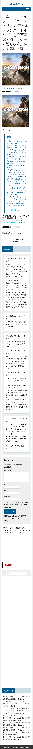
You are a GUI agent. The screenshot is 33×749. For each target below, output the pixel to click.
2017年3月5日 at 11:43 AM (16, 418)
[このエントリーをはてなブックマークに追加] (12, 91)
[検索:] (16, 573)
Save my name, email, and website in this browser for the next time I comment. (16, 504)
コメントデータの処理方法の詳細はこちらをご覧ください (16, 532)
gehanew (12, 88)
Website (7, 496)
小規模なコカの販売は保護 (11, 222)
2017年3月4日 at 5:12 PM (17, 316)
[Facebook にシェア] (10, 91)
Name (6, 485)
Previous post (18, 239)
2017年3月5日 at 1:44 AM (17, 336)
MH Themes (26, 747)
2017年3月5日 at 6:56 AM (17, 351)
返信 (7, 261)
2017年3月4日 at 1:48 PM (17, 258)
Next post (15, 241)
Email (6, 491)
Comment (7, 470)
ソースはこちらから (13, 210)
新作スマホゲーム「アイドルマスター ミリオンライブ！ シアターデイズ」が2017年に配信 (16, 703)
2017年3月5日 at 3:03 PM (17, 372)
